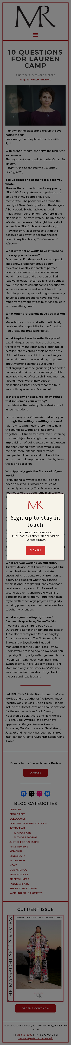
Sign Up (35, 550)
